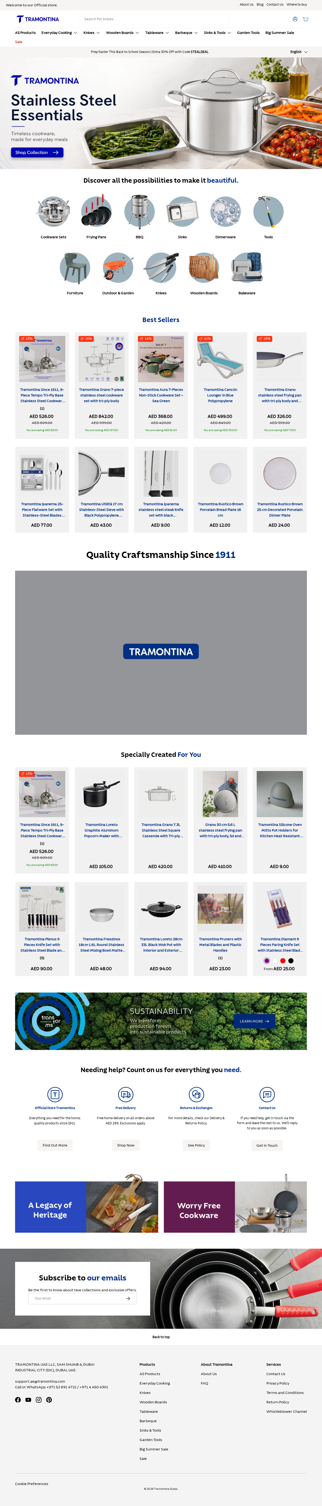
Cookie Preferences (31, 1484)
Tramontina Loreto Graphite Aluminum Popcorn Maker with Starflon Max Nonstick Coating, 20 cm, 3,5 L (101, 836)
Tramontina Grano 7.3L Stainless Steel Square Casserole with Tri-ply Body (161, 833)
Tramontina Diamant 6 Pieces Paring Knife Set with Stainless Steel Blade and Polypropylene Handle (279, 947)
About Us (247, 4)
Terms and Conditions (285, 1393)
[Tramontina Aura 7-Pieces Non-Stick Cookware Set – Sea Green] (161, 359)
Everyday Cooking (56, 33)
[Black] (291, 961)
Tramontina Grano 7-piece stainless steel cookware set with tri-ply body (101, 395)
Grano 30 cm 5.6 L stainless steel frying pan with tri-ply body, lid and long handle (220, 833)
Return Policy (277, 1402)
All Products (25, 33)
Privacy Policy (277, 1383)
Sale (18, 42)
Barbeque (183, 33)
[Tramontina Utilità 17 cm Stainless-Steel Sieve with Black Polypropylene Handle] (101, 474)
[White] (275, 961)
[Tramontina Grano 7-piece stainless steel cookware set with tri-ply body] (101, 359)
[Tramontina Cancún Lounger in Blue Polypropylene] (220, 359)
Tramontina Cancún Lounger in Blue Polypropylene (220, 395)
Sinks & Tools (215, 33)
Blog (260, 4)
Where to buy (297, 4)
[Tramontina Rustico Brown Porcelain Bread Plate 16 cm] (220, 474)
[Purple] (267, 961)
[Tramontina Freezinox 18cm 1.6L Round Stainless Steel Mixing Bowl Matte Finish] (101, 909)
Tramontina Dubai (166, 1488)
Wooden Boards (120, 33)
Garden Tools (248, 33)
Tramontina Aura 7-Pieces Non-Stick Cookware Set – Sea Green (161, 395)
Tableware (154, 33)
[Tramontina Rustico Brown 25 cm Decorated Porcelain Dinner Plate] (280, 474)
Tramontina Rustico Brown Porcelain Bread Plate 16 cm (220, 509)
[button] (305, 19)
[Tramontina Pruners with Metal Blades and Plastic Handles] (220, 909)
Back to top (161, 1337)
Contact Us (275, 4)
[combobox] (154, 19)
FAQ (204, 1383)
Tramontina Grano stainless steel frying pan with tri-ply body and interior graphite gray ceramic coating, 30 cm (279, 401)
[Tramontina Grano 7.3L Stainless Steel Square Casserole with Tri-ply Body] (161, 794)
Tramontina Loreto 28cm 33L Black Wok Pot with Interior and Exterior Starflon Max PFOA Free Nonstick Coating (161, 950)
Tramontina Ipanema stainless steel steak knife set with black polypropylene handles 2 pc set (161, 515)
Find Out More (55, 1145)
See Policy (196, 1145)
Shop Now (125, 1145)
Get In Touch (267, 1145)
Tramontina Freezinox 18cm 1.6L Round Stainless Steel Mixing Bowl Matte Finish (101, 947)
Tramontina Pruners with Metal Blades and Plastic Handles (220, 944)
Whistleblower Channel (286, 1411)
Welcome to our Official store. (32, 5)
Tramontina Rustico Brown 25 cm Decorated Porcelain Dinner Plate (280, 509)
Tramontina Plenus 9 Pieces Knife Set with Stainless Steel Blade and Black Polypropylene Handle (42, 950)
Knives (89, 33)
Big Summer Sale (279, 33)
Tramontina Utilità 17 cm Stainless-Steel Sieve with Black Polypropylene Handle (101, 512)
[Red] (283, 961)
